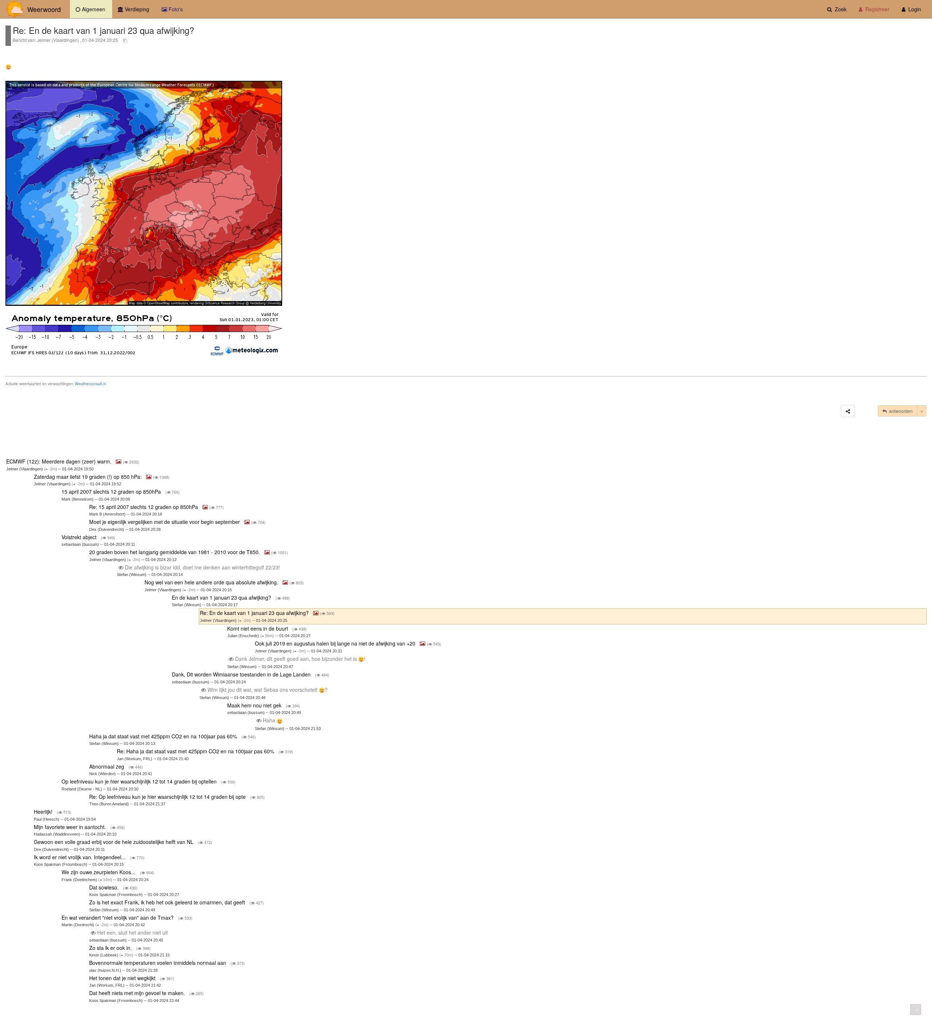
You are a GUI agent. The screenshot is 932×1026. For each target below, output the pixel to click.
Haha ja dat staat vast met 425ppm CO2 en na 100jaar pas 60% (163, 736)
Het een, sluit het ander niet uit (132, 932)
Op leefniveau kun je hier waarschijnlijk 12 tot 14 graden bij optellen (140, 781)
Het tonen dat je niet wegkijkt (123, 978)
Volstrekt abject (80, 537)
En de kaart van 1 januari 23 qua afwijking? (222, 597)
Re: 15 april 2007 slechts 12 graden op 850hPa (144, 506)
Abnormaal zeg (107, 766)
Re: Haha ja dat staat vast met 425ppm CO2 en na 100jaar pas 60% (196, 751)
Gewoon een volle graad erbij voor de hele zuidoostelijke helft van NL (114, 841)
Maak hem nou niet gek (255, 705)
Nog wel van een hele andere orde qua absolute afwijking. (212, 582)
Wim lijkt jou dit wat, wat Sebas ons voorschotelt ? (267, 689)
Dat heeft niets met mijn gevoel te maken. (137, 993)
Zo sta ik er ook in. (111, 947)
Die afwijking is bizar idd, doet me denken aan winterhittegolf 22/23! (202, 567)
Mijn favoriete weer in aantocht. (70, 826)
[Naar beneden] (915, 1009)
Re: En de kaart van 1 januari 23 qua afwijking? (255, 612)
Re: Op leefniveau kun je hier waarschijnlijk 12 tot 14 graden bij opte (168, 796)
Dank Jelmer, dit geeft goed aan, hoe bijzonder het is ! (300, 658)
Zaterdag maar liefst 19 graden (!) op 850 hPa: (88, 476)
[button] (848, 411)
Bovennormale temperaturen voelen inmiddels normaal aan (158, 962)
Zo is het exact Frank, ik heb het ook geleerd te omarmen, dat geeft (167, 902)
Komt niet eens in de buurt (258, 628)
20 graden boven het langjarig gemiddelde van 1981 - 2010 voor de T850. (175, 552)
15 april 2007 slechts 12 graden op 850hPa (112, 491)
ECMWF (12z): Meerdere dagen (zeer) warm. (59, 461)
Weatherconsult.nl (90, 383)
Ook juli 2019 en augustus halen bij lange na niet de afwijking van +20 (336, 643)
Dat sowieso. (104, 887)
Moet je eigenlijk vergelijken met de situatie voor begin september (165, 521)
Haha (269, 720)
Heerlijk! (44, 811)
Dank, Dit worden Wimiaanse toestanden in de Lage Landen (242, 674)
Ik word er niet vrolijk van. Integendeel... (80, 857)
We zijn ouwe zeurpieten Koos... (99, 872)
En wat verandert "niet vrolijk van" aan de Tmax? (118, 917)
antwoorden (900, 411)
